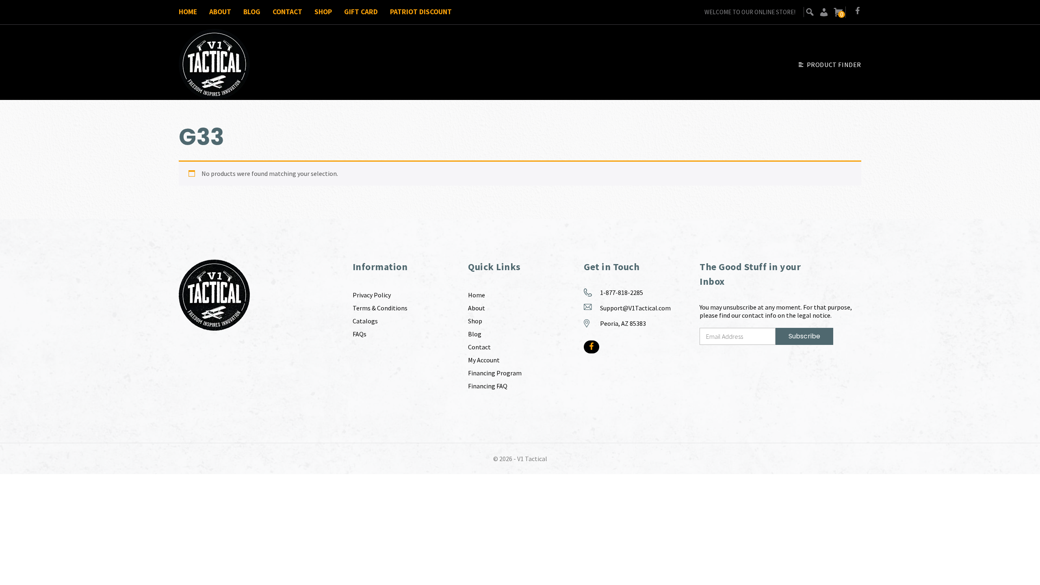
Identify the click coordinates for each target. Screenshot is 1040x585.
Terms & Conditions (380, 308)
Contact (287, 11)
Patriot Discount (421, 11)
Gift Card (361, 11)
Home (188, 11)
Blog (251, 11)
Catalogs (365, 321)
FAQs (359, 334)
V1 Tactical (532, 459)
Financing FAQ (487, 386)
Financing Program (495, 373)
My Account (484, 360)
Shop (323, 11)
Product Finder (834, 65)
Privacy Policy (372, 295)
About (220, 11)
